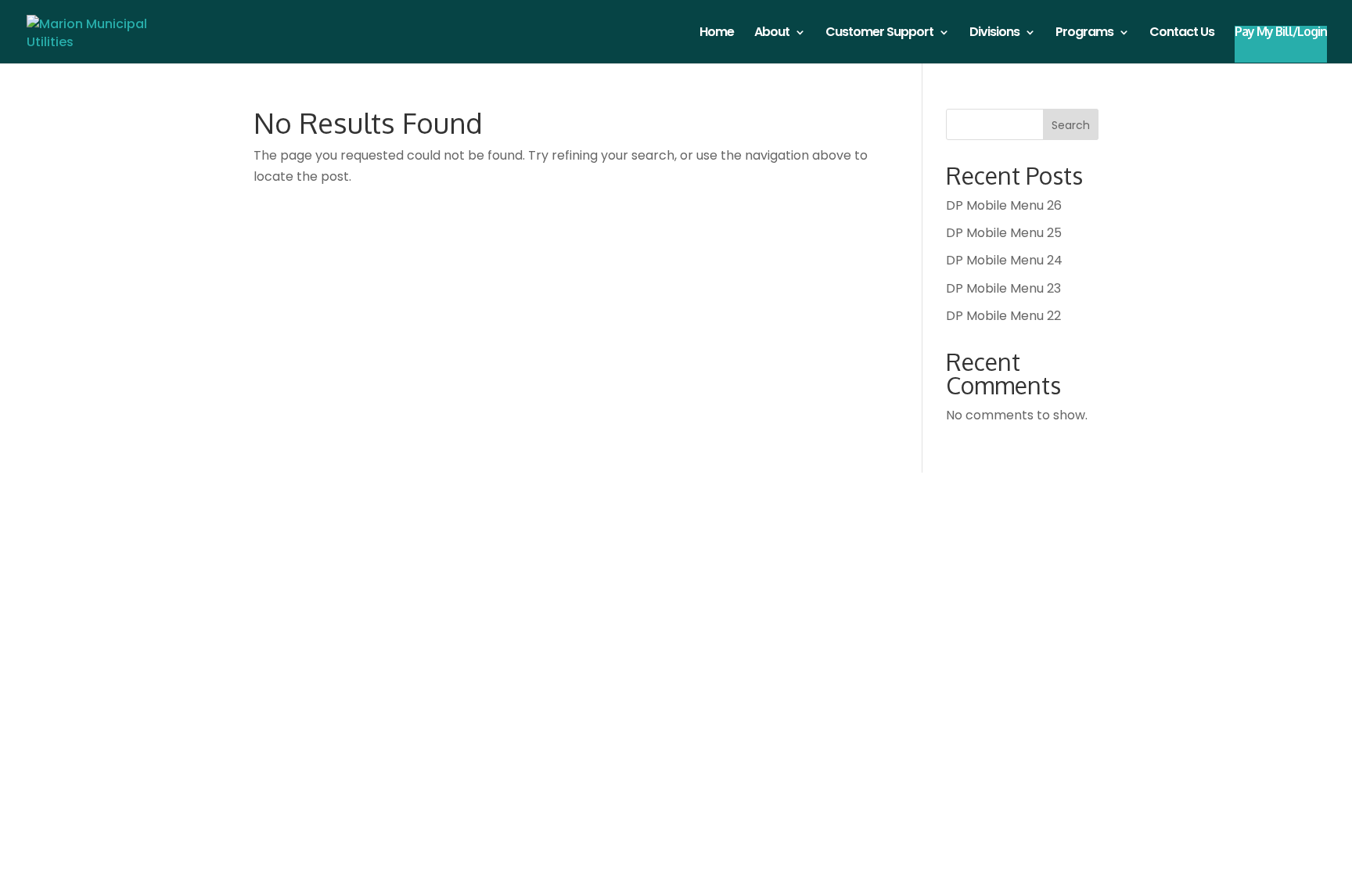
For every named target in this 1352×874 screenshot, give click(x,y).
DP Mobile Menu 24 (1004, 260)
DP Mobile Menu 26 (1004, 205)
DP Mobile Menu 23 (1003, 288)
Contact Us (1181, 34)
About (771, 34)
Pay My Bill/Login (1281, 32)
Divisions (994, 34)
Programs (1084, 34)
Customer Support (879, 34)
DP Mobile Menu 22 (1003, 316)
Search (1071, 125)
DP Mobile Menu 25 (1004, 233)
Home (716, 34)
